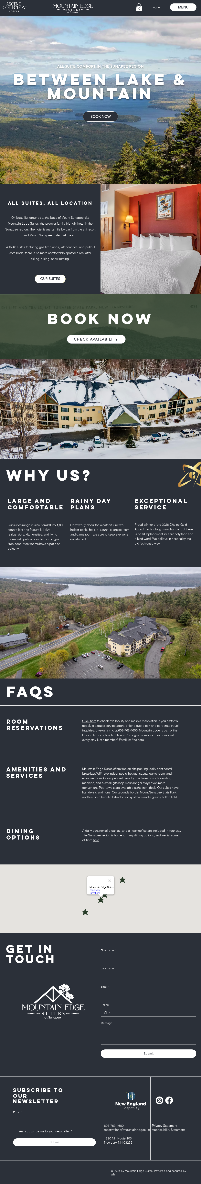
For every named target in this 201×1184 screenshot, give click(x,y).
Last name (108, 968)
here (141, 740)
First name (108, 950)
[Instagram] (159, 1100)
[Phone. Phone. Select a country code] (107, 1012)
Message (106, 1023)
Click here (89, 721)
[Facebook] (169, 1100)
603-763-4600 (127, 730)
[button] (139, 7)
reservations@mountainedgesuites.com (131, 1130)
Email (105, 986)
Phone (105, 1004)
